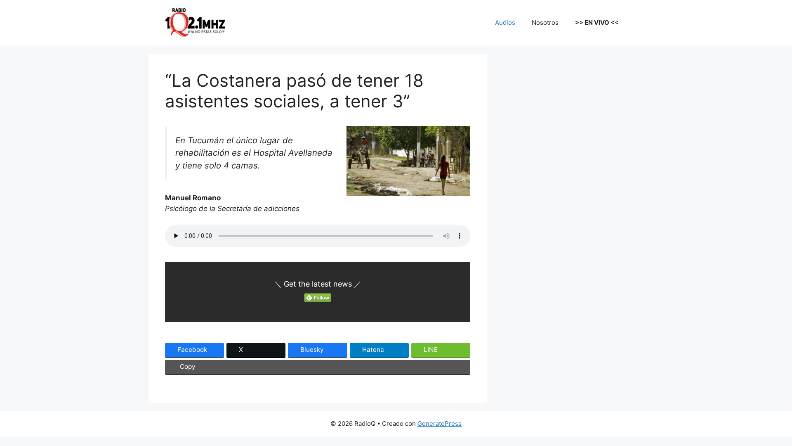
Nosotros (545, 22)
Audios (505, 22)
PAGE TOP (768, 425)
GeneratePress (439, 423)
